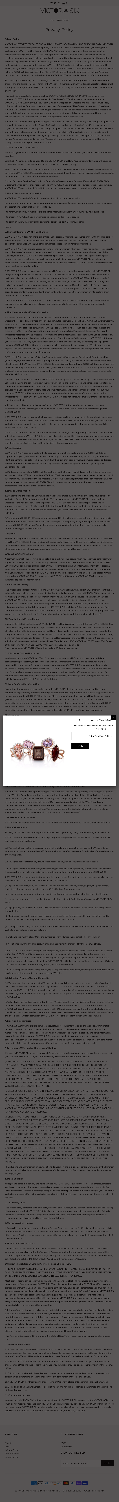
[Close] (113, 717)
